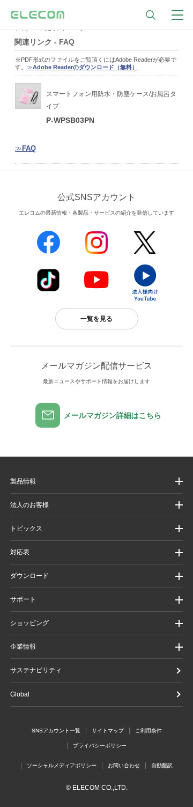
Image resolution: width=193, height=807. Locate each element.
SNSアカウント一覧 (56, 730)
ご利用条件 (148, 730)
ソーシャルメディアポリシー (61, 765)
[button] (96, 528)
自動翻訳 (162, 765)
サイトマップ (108, 730)
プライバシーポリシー (100, 746)
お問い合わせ (124, 765)
